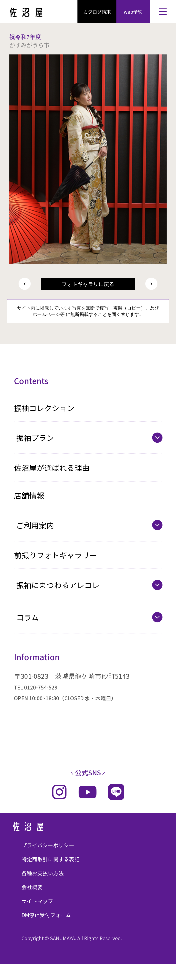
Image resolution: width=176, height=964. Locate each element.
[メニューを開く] (163, 11)
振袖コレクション (44, 407)
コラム (27, 617)
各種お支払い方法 (43, 873)
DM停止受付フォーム (46, 914)
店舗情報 (29, 495)
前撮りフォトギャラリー (55, 554)
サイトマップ (37, 901)
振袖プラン (35, 437)
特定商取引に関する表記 (51, 859)
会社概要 (32, 887)
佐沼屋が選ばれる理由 (52, 467)
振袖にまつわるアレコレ (57, 584)
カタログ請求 (97, 11)
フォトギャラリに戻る (88, 284)
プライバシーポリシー (48, 845)
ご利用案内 (35, 525)
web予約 (133, 11)
